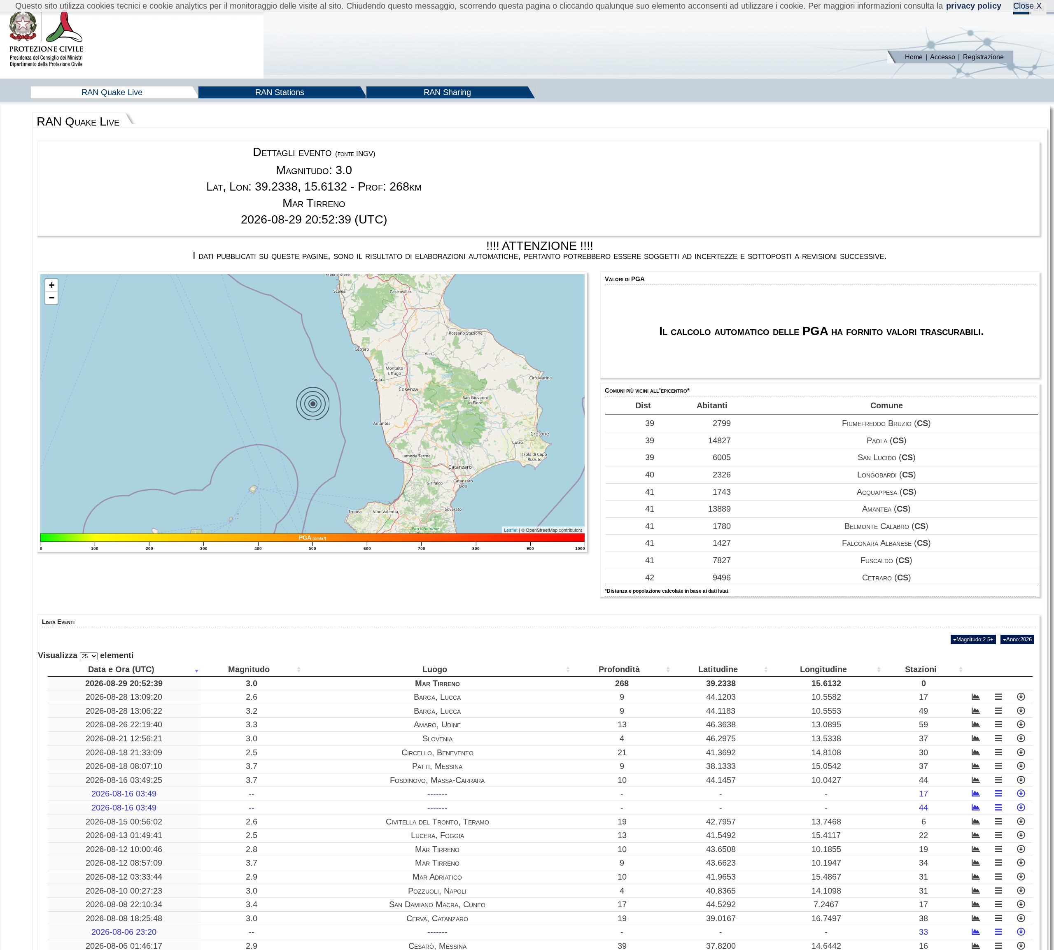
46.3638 (721, 724)
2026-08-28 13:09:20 (124, 696)
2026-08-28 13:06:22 (124, 710)
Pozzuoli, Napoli (437, 890)
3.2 (251, 710)
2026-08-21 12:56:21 (124, 738)
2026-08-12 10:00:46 (124, 849)
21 (622, 752)
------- (437, 793)
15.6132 (826, 683)
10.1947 (826, 862)
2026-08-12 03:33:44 (124, 876)
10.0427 (826, 780)
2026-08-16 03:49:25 (124, 780)
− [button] (51, 298)
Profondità (619, 669)
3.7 (251, 766)
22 (923, 835)
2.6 (251, 696)
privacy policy (973, 5)
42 (649, 577)
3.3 (251, 724)
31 (923, 876)
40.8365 (721, 890)
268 (622, 683)
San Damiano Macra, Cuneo (437, 904)
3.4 (251, 904)
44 (923, 780)
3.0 (251, 683)
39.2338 (721, 683)
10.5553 (826, 710)
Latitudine (718, 669)
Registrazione (983, 57)
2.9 (251, 876)
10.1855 (826, 849)
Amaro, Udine (437, 724)
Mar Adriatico (437, 876)
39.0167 (721, 918)
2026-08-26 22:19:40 (124, 724)
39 (649, 423)
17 (923, 696)
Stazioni (921, 669)
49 (923, 710)
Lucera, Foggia (437, 835)
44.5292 (721, 904)
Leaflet (511, 529)
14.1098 (826, 890)
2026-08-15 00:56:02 (124, 821)
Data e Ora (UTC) (121, 669)
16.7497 (826, 918)
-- (251, 793)
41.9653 (721, 876)
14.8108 (826, 752)
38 (923, 918)
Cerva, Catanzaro (437, 918)
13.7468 (826, 821)
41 (649, 491)
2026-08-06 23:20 (123, 931)
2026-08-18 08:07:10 (124, 766)
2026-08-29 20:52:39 (124, 683)
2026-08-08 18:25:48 (124, 918)
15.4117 (826, 835)
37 (923, 738)
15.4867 (826, 876)
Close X (1027, 5)
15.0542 (826, 766)
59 (923, 724)
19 (622, 821)
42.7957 (721, 821)
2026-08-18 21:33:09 (124, 752)
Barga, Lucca (437, 696)
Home (914, 57)
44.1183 (720, 710)
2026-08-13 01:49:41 (124, 835)
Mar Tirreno (437, 683)
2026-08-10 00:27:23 (124, 890)
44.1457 (721, 780)
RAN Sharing (447, 92)
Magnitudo (249, 669)
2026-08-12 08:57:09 (124, 862)
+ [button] (51, 285)
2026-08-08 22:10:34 (124, 904)
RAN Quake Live (112, 92)
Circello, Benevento (437, 752)
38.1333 (721, 766)
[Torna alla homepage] (46, 39)
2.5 (251, 752)
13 (622, 724)
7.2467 (826, 904)
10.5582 (826, 696)
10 (622, 780)
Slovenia (437, 738)
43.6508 (721, 849)
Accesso (942, 57)
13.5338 (826, 738)
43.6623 (721, 862)
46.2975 (721, 738)
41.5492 (721, 835)
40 (649, 474)
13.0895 (826, 724)
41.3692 (721, 752)
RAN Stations (279, 92)
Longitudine (823, 669)
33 (923, 931)
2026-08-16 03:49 (123, 793)
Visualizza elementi (86, 655)
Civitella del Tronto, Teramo (437, 821)
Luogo (434, 669)
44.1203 (721, 696)
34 (923, 862)
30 (923, 752)
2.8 (251, 849)
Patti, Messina (437, 766)
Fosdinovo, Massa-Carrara (437, 780)
